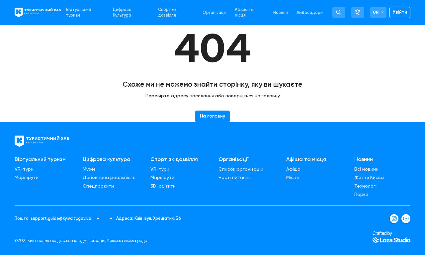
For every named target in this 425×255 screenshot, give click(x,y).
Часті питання (234, 177)
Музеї (89, 169)
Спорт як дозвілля (167, 12)
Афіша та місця (244, 12)
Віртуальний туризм (78, 12)
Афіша (293, 169)
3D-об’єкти (163, 186)
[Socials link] (394, 218)
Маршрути (27, 177)
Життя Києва (369, 177)
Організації (214, 12)
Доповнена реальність (109, 177)
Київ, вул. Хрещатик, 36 (157, 218)
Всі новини (366, 169)
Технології (366, 186)
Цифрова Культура (122, 12)
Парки (361, 194)
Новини (280, 12)
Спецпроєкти (98, 186)
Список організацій (240, 169)
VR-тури (24, 169)
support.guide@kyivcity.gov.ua (61, 218)
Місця (292, 177)
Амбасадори (310, 12)
